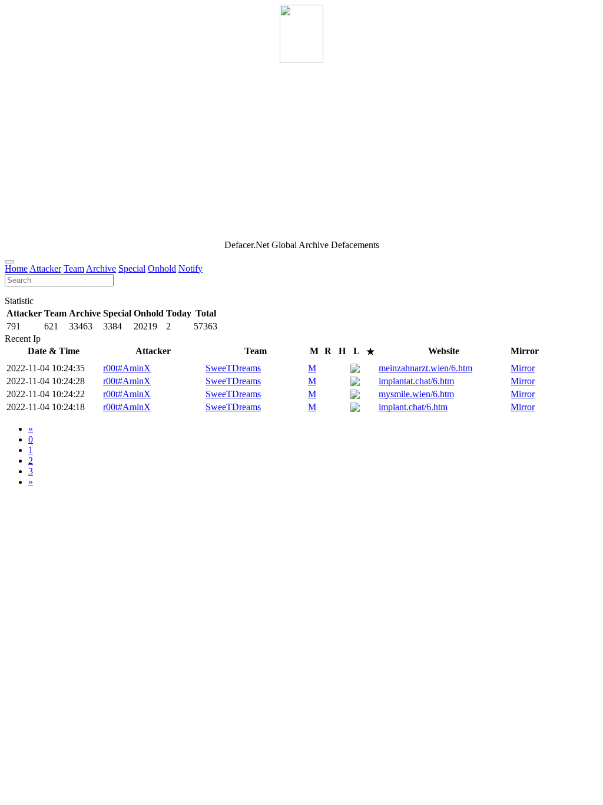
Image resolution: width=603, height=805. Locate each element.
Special (131, 268)
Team (74, 268)
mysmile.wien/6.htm (416, 394)
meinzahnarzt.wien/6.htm (425, 368)
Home (16, 268)
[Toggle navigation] (9, 261)
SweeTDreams (233, 368)
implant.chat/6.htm (413, 407)
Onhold (162, 268)
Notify (190, 268)
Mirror (523, 368)
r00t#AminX (127, 368)
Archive (101, 268)
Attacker (45, 268)
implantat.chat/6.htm (416, 381)
